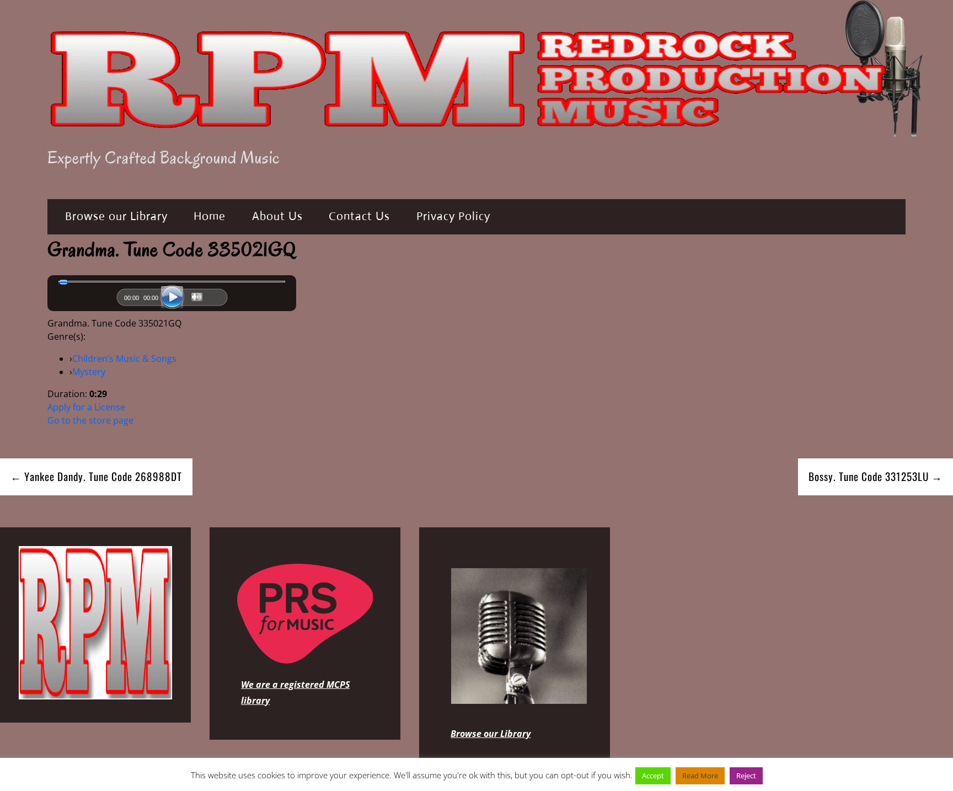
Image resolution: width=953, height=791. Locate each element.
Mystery (88, 372)
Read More (700, 776)
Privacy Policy (453, 216)
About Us (277, 216)
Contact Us (359, 216)
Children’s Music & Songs (124, 358)
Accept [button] (653, 776)
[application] (171, 300)
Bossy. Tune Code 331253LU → (876, 476)
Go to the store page (90, 420)
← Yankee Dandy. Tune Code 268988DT (96, 476)
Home (210, 216)
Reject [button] (746, 776)
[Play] (172, 297)
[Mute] (196, 297)
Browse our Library (116, 216)
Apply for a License (86, 407)
